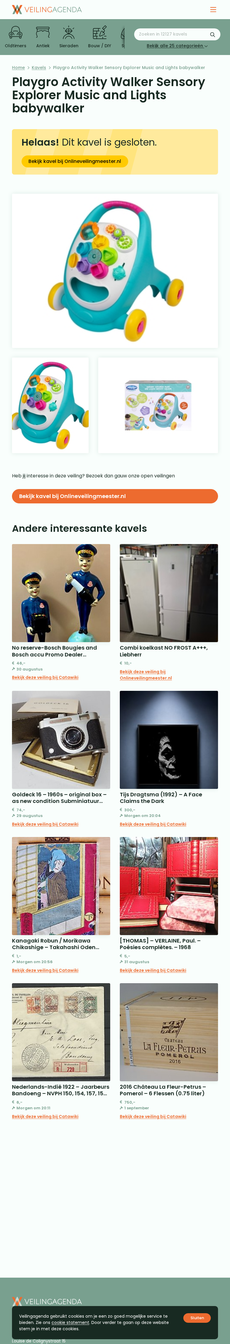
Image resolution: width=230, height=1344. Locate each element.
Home (18, 68)
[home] (47, 9)
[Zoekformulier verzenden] (213, 34)
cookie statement (70, 1322)
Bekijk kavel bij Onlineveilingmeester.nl (74, 161)
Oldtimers (15, 46)
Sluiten (197, 1318)
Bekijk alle (175, 46)
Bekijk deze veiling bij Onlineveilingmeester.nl (146, 675)
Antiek (43, 46)
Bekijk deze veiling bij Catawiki (45, 677)
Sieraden (68, 46)
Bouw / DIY (99, 46)
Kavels (39, 68)
